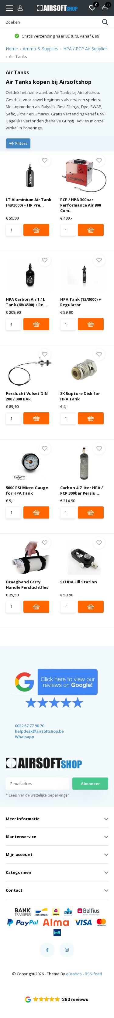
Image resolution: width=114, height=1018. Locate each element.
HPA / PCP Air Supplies (85, 48)
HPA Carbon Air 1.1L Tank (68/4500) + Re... (26, 302)
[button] (57, 36)
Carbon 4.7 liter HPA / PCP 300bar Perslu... (81, 490)
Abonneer (90, 783)
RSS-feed (93, 974)
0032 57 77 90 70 (29, 725)
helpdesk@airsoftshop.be (34, 731)
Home (12, 48)
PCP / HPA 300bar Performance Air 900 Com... (80, 205)
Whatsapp (24, 736)
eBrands (74, 974)
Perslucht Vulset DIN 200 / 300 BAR (27, 396)
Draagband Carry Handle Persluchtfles (27, 584)
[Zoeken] (105, 22)
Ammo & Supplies (40, 48)
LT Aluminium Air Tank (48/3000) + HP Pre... (28, 202)
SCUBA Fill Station (78, 582)
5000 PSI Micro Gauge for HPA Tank (27, 490)
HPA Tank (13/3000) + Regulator (80, 302)
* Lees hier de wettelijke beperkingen (38, 795)
